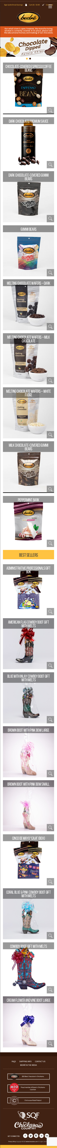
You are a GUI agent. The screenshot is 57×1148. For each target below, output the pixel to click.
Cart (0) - (34, 5)
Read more (28, 492)
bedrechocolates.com (32, 1141)
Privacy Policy (12, 1141)
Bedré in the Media (28, 1065)
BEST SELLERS (28, 555)
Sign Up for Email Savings (13, 5)
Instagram (36, 1136)
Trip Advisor (47, 1136)
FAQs (14, 1061)
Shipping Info (25, 1061)
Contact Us (40, 1061)
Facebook (25, 1136)
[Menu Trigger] (50, 6)
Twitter (30, 1136)
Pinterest (41, 1136)
